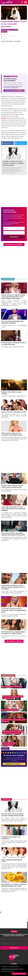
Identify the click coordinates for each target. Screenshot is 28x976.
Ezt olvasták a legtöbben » (14, 244)
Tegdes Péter (5, 34)
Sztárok (5, 38)
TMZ (3, 96)
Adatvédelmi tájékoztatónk (9, 969)
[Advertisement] (14, 58)
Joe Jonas (4, 29)
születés (4, 31)
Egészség (14, 964)
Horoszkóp (5, 748)
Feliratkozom (14, 237)
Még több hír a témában (14, 641)
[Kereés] (22, 2)
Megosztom (8, 143)
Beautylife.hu (14, 951)
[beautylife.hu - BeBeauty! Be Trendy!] (6, 2)
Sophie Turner (13, 29)
